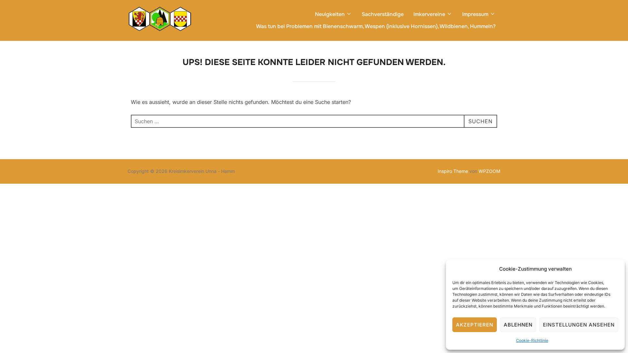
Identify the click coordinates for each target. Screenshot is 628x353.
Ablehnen (518, 325)
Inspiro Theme (453, 171)
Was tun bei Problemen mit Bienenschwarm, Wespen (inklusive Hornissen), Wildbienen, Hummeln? (376, 26)
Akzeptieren (474, 325)
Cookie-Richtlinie (532, 340)
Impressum (475, 14)
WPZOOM (489, 171)
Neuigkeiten (330, 14)
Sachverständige (383, 14)
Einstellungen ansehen (579, 325)
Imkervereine (429, 14)
